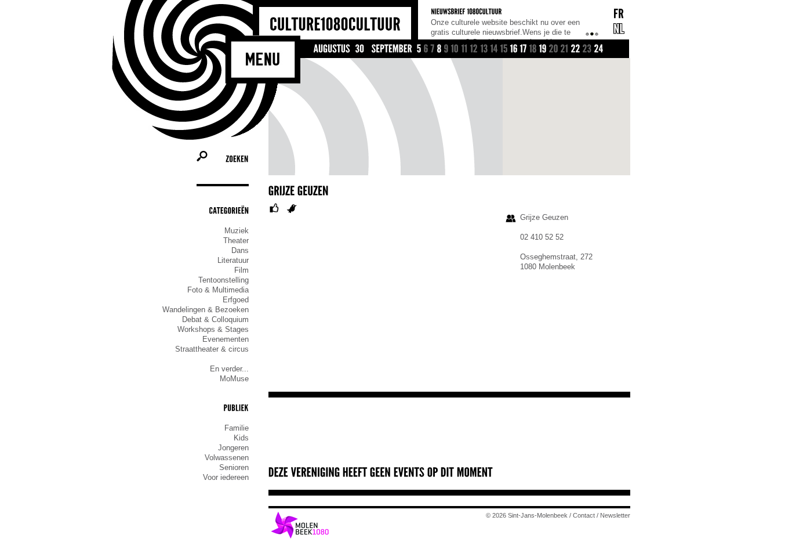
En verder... (229, 368)
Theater (236, 240)
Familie (236, 428)
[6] (426, 49)
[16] (514, 49)
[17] (523, 49)
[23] (587, 49)
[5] (419, 49)
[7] (433, 49)
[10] (455, 49)
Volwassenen (227, 457)
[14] (494, 49)
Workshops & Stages (213, 329)
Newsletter (615, 515)
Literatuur (233, 260)
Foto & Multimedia (218, 290)
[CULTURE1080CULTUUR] (335, 24)
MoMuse (234, 378)
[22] (575, 49)
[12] (474, 49)
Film (241, 270)
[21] (565, 49)
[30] (360, 49)
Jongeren (233, 447)
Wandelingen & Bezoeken (205, 309)
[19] (543, 49)
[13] (484, 49)
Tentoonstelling (223, 280)
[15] (504, 49)
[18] (533, 49)
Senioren (234, 467)
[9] (446, 49)
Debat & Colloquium (215, 319)
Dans (240, 250)
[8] (439, 49)
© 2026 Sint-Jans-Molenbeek (527, 515)
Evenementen (225, 339)
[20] (553, 49)
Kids (241, 437)
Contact (584, 515)
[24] (599, 49)
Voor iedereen (226, 477)
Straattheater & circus (212, 349)
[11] (465, 49)
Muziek (236, 230)
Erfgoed (236, 299)
